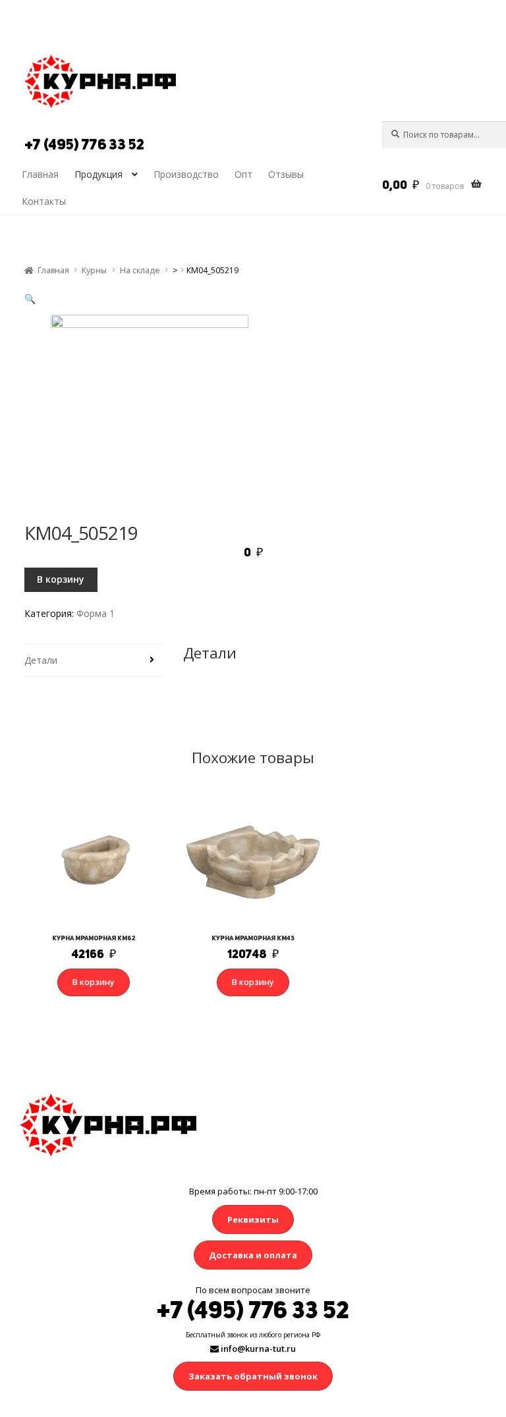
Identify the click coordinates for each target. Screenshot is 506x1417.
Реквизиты (253, 1219)
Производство (186, 174)
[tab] (93, 661)
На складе (140, 270)
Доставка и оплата (253, 1255)
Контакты (44, 201)
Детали (40, 660)
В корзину (60, 579)
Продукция (98, 174)
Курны (94, 270)
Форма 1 (95, 613)
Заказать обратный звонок (253, 1376)
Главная (40, 174)
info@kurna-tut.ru (257, 1348)
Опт (243, 174)
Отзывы (286, 174)
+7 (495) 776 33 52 (84, 144)
